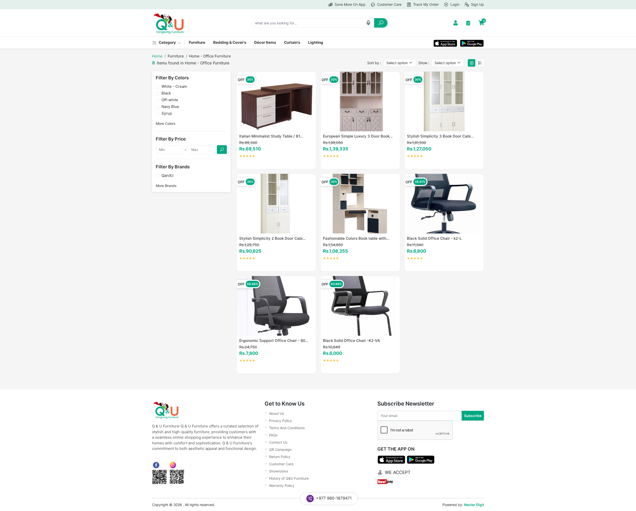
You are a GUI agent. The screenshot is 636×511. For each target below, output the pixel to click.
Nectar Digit (474, 505)
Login (454, 4)
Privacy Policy (280, 420)
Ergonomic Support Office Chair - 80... (273, 340)
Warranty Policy (281, 485)
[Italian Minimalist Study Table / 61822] (276, 101)
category (168, 42)
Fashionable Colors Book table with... (356, 238)
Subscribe (472, 416)
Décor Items (265, 42)
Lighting (315, 42)
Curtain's (292, 42)
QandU (167, 175)
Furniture (197, 42)
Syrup (166, 113)
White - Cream (174, 86)
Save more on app (349, 4)
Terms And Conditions (287, 428)
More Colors (165, 123)
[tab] (471, 63)
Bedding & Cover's (229, 42)
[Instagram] (173, 465)
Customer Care (281, 464)
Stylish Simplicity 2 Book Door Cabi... (272, 238)
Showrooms (278, 471)
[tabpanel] (360, 224)
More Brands (166, 186)
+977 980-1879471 (334, 498)
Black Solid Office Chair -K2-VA (351, 340)
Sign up (477, 4)
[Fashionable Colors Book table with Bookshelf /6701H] (360, 203)
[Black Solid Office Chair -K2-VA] (360, 305)
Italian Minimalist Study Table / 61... (271, 136)
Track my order (425, 4)
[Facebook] (156, 465)
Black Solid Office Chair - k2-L (434, 238)
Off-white (169, 100)
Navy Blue (170, 106)
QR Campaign (280, 449)
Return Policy (279, 457)
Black (166, 93)
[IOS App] (445, 42)
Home (157, 56)
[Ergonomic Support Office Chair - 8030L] (276, 305)
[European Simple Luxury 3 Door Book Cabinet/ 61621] (360, 101)
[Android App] (472, 42)
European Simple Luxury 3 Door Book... (358, 136)
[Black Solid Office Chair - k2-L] (444, 203)
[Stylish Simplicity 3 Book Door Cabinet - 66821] (444, 101)
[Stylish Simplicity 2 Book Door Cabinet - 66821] (276, 203)
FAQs (273, 435)
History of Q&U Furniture (289, 478)
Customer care (388, 4)
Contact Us (278, 442)
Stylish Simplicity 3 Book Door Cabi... (440, 136)
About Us (276, 413)
